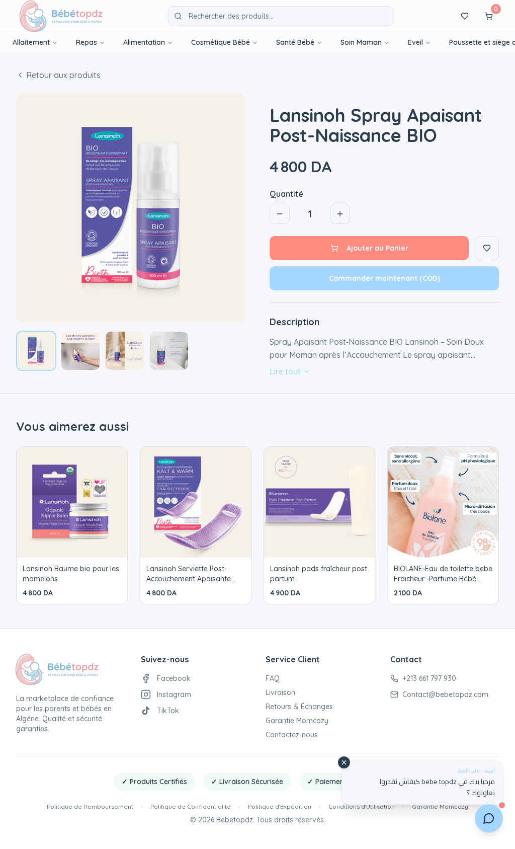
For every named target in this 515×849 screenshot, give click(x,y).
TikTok (168, 710)
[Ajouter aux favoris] (487, 248)
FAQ (273, 678)
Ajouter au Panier (377, 248)
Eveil (415, 42)
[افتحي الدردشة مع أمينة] (489, 816)
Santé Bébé (295, 42)
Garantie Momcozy (297, 720)
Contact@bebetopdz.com (445, 694)
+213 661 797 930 (429, 678)
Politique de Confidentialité (190, 806)
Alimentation (144, 42)
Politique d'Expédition (279, 806)
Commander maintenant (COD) (384, 278)
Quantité (286, 194)
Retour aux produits (63, 75)
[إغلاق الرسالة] (344, 762)
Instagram (174, 694)
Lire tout (285, 371)
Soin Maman (361, 42)
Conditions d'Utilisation (361, 806)
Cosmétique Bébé (220, 42)
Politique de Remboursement (90, 806)
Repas (86, 42)
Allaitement (31, 42)
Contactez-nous (292, 734)
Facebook (174, 678)
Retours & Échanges (299, 706)
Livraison (280, 692)
